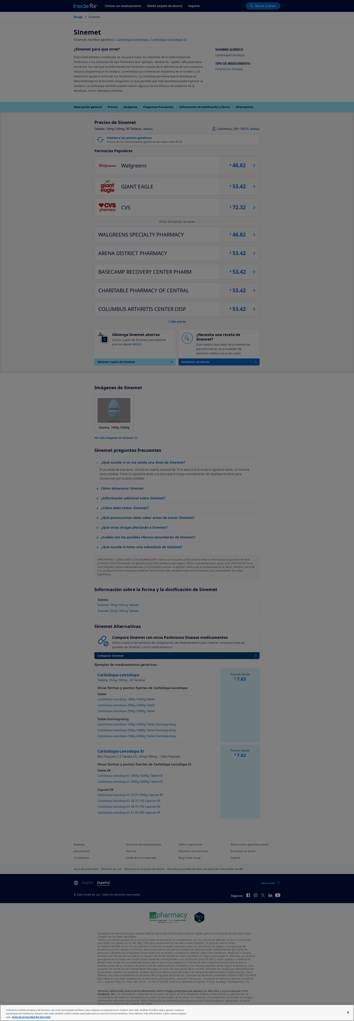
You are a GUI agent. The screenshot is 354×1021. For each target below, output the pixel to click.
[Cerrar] (348, 1012)
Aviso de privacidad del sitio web (31, 1017)
